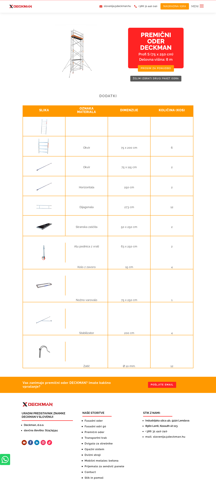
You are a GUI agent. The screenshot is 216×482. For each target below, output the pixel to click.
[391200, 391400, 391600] (44, 325)
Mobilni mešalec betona (102, 460)
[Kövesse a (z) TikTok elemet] (49, 442)
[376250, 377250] (44, 292)
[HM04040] (44, 259)
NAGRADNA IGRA (174, 6)
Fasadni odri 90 (95, 426)
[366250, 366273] (44, 173)
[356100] (44, 153)
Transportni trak (96, 437)
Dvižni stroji (93, 454)
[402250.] (44, 232)
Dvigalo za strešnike (99, 443)
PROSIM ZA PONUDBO (156, 68)
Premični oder (94, 432)
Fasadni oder (94, 420)
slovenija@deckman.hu (117, 6)
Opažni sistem (94, 449)
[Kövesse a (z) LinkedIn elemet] (36, 442)
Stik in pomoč (94, 477)
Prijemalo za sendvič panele (104, 466)
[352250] (44, 213)
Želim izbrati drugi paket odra (156, 78)
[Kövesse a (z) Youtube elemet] (24, 442)
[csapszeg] (44, 358)
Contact (90, 472)
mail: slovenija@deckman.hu (165, 436)
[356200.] (44, 134)
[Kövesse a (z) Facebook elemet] (30, 442)
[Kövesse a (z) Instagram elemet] (43, 442)
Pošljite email (162, 384)
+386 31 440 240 (147, 6)
